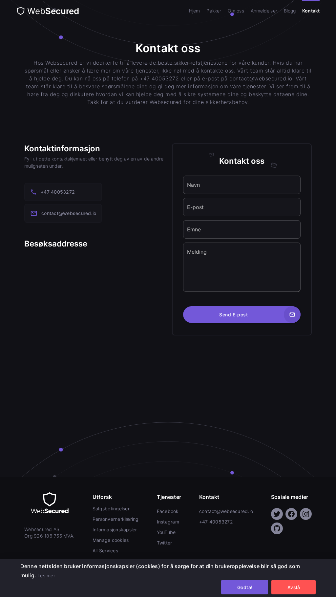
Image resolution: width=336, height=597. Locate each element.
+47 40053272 (58, 192)
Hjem (194, 10)
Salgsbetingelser (111, 508)
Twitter (164, 542)
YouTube (166, 532)
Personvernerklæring (116, 519)
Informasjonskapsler (115, 529)
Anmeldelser (264, 10)
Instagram (168, 521)
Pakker (213, 10)
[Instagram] (306, 514)
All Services (105, 550)
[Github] (277, 528)
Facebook (168, 511)
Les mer (46, 575)
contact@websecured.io (68, 213)
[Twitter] (277, 514)
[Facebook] (291, 514)
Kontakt (311, 10)
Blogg (290, 10)
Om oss (236, 10)
